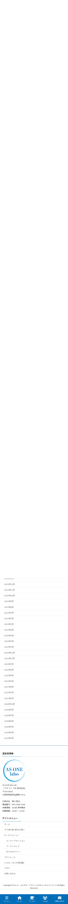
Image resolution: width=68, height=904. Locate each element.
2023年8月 (9, 607)
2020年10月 (9, 704)
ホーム (7, 824)
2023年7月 (9, 613)
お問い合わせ (10, 874)
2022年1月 (9, 681)
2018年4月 (9, 732)
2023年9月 (9, 601)
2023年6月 (9, 619)
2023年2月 (9, 641)
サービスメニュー (11, 835)
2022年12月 (9, 653)
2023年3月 (9, 636)
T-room (45, 901)
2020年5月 (9, 727)
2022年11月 (9, 658)
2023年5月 (9, 624)
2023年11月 (9, 590)
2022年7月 (9, 664)
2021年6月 (9, 698)
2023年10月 (9, 596)
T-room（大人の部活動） (14, 863)
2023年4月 (9, 630)
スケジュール (9, 857)
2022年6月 (9, 670)
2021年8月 (9, 687)
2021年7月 (9, 693)
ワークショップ (12, 846)
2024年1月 (9, 579)
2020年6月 (9, 721)
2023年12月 (9, 584)
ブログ (7, 868)
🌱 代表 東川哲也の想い (14, 830)
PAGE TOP (62, 889)
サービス (32, 901)
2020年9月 (9, 710)
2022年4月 (9, 676)
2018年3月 (9, 738)
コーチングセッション (15, 841)
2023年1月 (9, 647)
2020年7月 (9, 715)
